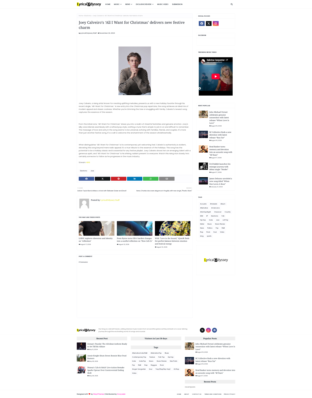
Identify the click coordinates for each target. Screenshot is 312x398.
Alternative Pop (156, 353)
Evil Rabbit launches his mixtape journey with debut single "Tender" (219, 167)
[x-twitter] (209, 23)
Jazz (92, 171)
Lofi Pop (225, 220)
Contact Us (196, 394)
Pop (217, 228)
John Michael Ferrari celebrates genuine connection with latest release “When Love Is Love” (219, 117)
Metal (202, 224)
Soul (215, 232)
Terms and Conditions (212, 394)
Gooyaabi (121, 394)
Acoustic (203, 204)
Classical (217, 212)
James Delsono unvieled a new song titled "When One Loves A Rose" (220, 181)
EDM (201, 216)
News (202, 228)
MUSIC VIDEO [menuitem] (162, 4)
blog (202, 236)
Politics (209, 228)
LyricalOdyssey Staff (89, 33)
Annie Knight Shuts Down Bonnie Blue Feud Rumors (106, 357)
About (186, 394)
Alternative (204, 208)
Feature (152, 357)
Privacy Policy (229, 394)
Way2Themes (98, 394)
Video (222, 232)
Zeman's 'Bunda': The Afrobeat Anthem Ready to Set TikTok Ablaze (107, 345)
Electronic (88, 16)
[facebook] (202, 23)
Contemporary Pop (139, 357)
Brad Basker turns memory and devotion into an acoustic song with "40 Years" (220, 150)
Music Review (220, 224)
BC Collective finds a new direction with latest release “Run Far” (220, 135)
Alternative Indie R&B (139, 353)
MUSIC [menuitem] (116, 4)
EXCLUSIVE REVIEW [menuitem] (143, 4)
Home (81, 16)
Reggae (154, 365)
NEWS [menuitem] (127, 4)
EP (207, 216)
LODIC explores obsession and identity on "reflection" (95, 239)
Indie (211, 220)
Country (228, 212)
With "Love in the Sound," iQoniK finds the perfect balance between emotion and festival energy (172, 241)
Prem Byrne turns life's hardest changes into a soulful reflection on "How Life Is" (134, 239)
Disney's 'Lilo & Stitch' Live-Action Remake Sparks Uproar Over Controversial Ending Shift (105, 370)
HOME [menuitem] (107, 4)
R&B (223, 228)
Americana (215, 208)
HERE (88, 162)
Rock (208, 232)
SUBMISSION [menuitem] (177, 4)
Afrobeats (213, 204)
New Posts (173, 361)
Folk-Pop (161, 357)
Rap (201, 232)
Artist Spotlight (205, 212)
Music (209, 224)
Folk (223, 216)
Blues (167, 353)
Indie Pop (142, 361)
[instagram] (216, 23)
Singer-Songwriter (139, 369)
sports (209, 236)
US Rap (176, 369)
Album (222, 204)
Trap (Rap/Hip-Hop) (163, 369)
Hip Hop (203, 220)
